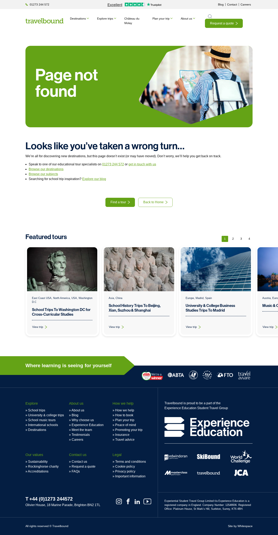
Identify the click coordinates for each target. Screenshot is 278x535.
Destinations (78, 18)
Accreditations (38, 471)
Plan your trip (161, 18)
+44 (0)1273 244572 (51, 499)
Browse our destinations (46, 169)
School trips (36, 410)
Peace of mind (125, 425)
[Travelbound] (44, 20)
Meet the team (82, 430)
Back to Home (153, 202)
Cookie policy (125, 466)
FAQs (76, 471)
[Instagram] (119, 501)
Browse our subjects (43, 174)
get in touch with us (142, 164)
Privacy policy (125, 471)
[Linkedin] (137, 501)
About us (186, 18)
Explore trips (105, 18)
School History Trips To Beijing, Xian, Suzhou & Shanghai (135, 308)
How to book (124, 415)
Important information (130, 476)
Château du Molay (131, 21)
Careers (246, 4)
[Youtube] (147, 501)
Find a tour (118, 202)
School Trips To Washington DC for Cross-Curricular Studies (61, 312)
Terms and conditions (130, 461)
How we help (124, 410)
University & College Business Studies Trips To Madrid (210, 308)
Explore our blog (94, 179)
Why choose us (83, 420)
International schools (43, 425)
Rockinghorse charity (43, 466)
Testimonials (81, 434)
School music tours (42, 420)
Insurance (122, 434)
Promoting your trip (128, 430)
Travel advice (125, 439)
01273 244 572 (39, 4)
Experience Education (88, 425)
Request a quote (222, 23)
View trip (42, 328)
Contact (232, 4)
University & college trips (46, 415)
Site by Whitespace (240, 526)
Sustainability (38, 461)
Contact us (79, 461)
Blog (221, 4)
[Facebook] (128, 501)
